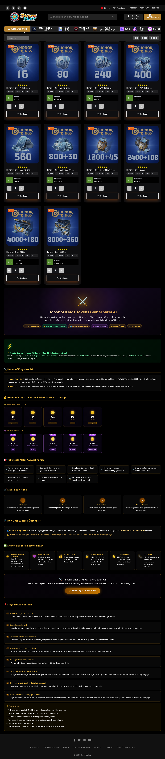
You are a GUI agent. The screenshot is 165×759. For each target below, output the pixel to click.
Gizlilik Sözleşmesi (51, 747)
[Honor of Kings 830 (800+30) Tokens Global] (63, 145)
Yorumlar (109, 747)
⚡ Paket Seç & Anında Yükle (82, 590)
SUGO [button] (127, 29)
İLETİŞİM (155, 8)
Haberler (98, 747)
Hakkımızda (35, 747)
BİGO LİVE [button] (67, 29)
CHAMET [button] (156, 29)
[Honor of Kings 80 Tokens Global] (63, 62)
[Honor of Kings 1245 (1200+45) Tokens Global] (102, 145)
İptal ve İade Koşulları (81, 747)
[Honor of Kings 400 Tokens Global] (142, 62)
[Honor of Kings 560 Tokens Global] (22, 145)
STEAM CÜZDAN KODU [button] (46, 29)
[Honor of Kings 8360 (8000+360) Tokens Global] (63, 227)
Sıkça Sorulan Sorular (126, 747)
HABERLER (133, 8)
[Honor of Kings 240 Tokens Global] (102, 62)
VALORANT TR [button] (84, 29)
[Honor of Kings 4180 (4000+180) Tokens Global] (22, 227)
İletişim (66, 747)
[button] (152, 17)
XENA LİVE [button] (141, 29)
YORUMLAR (144, 8)
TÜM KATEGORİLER (19, 29)
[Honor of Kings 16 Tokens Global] (22, 62)
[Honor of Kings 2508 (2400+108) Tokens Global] (142, 145)
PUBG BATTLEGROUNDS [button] (107, 29)
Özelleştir (24, 114)
